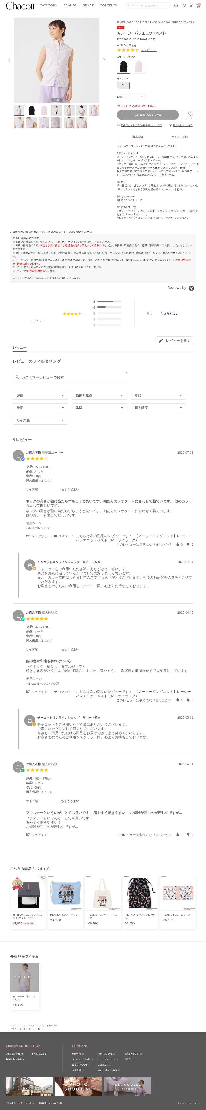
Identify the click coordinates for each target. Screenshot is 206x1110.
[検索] (176, 5)
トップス (32, 1026)
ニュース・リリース (107, 1059)
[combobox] (40, 395)
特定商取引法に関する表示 (50, 1103)
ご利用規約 (10, 1103)
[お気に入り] (183, 5)
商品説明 (137, 136)
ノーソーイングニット (48, 1026)
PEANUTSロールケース (176, 915)
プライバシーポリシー (27, 1103)
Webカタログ (132, 1054)
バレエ (22, 1026)
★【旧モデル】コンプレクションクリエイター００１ (27, 916)
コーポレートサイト (81, 1059)
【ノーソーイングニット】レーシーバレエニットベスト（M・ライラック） (133, 537)
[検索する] (128, 5)
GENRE (88, 5)
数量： (120, 97)
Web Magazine (107, 1070)
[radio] (108, 302)
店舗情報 (76, 1054)
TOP (14, 1026)
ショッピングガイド (15, 1054)
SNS (127, 1059)
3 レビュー (149, 50)
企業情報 (76, 1070)
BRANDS (70, 5)
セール (22, 1029)
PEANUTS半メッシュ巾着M (140, 916)
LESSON (103, 1065)
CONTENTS (108, 5)
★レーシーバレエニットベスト (24, 998)
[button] (9, 60)
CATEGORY (49, 5)
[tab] (174, 340)
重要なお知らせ (80, 1065)
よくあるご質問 (39, 1054)
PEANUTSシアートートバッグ (102, 916)
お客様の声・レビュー (16, 1059)
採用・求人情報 (105, 1054)
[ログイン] (191, 5)
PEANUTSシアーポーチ (64, 915)
